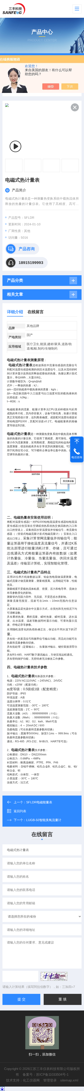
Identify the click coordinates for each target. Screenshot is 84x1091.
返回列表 (20, 811)
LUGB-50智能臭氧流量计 (43, 820)
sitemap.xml (69, 1080)
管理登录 (50, 1080)
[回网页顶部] (77, 441)
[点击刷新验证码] (54, 976)
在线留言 (36, 312)
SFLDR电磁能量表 (39, 802)
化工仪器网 (31, 1080)
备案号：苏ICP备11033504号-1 (46, 1074)
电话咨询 (76, 457)
